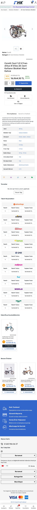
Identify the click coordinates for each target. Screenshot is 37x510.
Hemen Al (19, 89)
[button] (4, 29)
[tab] (12, 114)
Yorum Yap (18, 192)
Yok (20, 157)
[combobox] (3, 466)
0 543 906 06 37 (11, 444)
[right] (35, 380)
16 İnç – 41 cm (22, 153)
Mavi (20, 140)
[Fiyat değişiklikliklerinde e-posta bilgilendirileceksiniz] (32, 177)
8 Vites (21, 145)
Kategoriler (18, 477)
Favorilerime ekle (11, 93)
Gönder (33, 466)
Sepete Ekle (24, 83)
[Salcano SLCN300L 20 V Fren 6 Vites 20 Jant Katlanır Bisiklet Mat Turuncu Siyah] (9, 371)
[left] (2, 380)
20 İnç (20, 128)
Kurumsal (18, 455)
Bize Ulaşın (18, 482)
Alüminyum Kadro (24, 165)
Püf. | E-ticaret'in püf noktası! (18, 502)
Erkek (20, 137)
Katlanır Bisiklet (23, 132)
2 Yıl (20, 169)
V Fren (21, 149)
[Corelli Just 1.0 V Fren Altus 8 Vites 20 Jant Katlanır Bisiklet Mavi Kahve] (9, 327)
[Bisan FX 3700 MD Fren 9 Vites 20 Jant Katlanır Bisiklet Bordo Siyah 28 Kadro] (28, 371)
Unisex (29, 137)
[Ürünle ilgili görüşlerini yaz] (18, 177)
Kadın (24, 137)
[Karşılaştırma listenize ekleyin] (25, 177)
